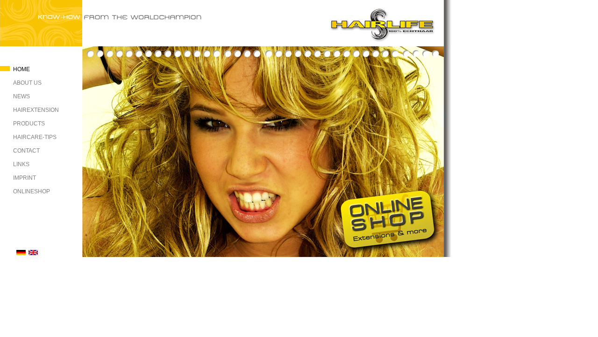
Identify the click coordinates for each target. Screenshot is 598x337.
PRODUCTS (29, 123)
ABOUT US (27, 83)
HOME (21, 69)
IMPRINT (24, 178)
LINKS (21, 164)
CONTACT (26, 150)
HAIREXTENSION (36, 110)
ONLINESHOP (31, 191)
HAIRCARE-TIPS (35, 137)
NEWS (21, 96)
